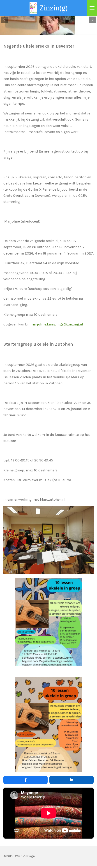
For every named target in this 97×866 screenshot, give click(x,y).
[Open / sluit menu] (92, 8)
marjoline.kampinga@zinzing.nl (56, 324)
